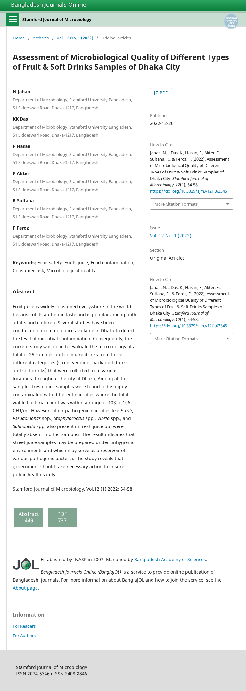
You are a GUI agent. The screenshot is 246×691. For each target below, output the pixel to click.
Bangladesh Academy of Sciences (170, 559)
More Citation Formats (176, 204)
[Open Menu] (12, 19)
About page (25, 588)
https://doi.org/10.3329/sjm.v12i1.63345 (188, 191)
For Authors (24, 635)
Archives (41, 38)
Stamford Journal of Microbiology (56, 19)
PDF (163, 93)
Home (19, 38)
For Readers (24, 626)
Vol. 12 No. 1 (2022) (75, 38)
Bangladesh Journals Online (48, 4)
